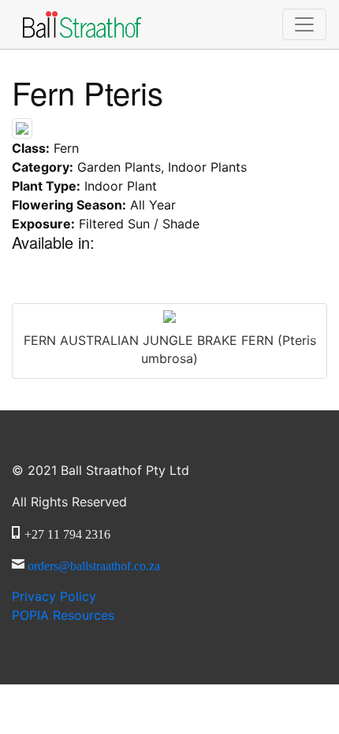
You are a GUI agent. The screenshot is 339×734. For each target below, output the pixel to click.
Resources (63, 615)
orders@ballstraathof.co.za (94, 564)
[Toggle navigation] (304, 24)
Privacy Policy (54, 596)
